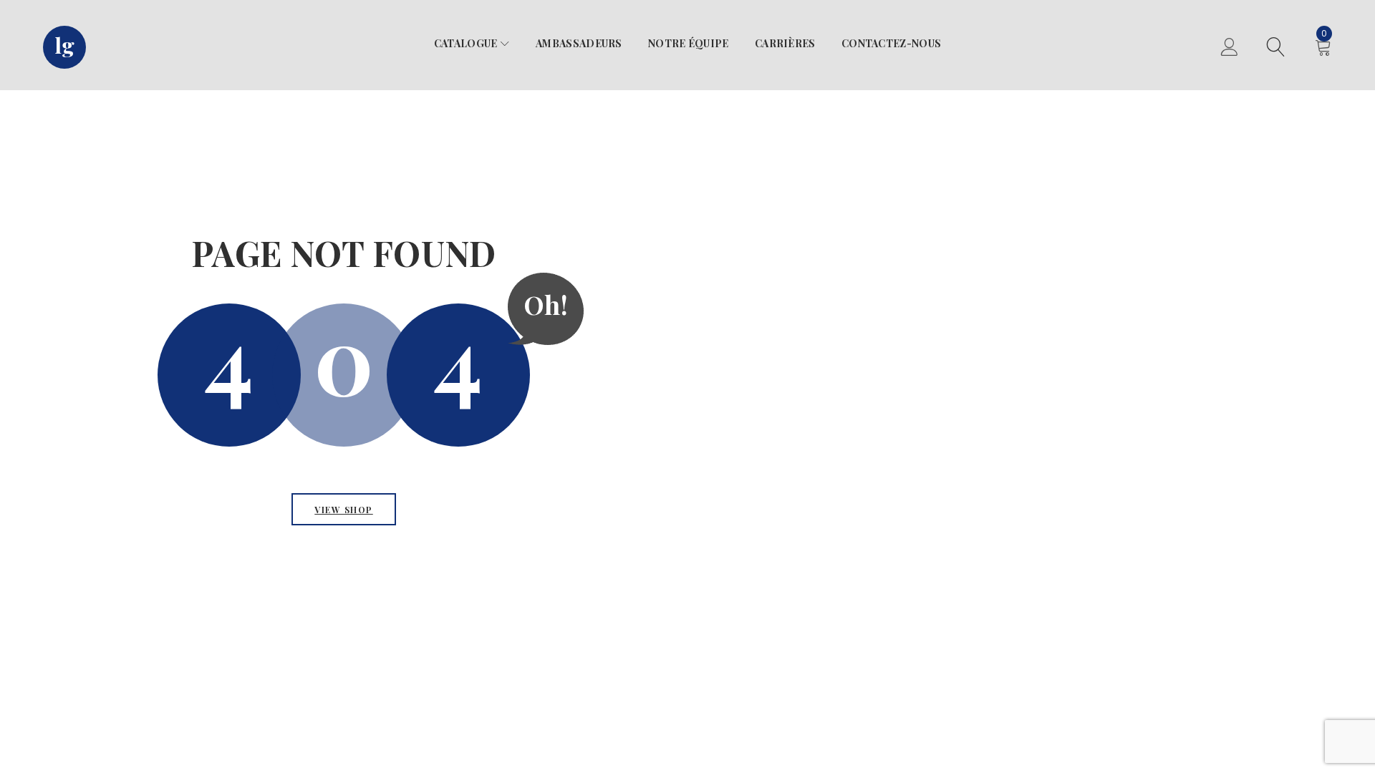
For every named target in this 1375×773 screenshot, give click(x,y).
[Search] (1276, 48)
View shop (343, 509)
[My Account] (1229, 48)
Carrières (785, 43)
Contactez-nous (891, 43)
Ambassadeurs (579, 43)
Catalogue (466, 43)
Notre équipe (688, 43)
